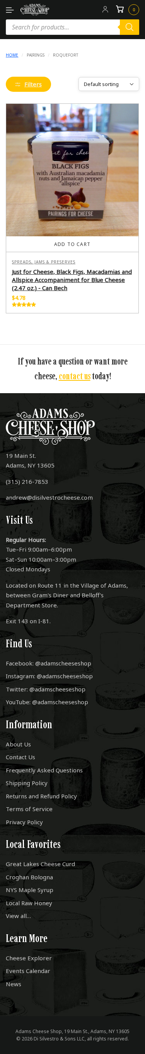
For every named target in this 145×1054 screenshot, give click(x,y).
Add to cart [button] (72, 244)
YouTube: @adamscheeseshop (47, 702)
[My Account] (105, 10)
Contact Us (20, 757)
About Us (18, 744)
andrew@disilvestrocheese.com (49, 497)
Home (12, 55)
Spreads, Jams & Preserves (43, 262)
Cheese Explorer (29, 958)
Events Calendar (28, 971)
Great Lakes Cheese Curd (40, 864)
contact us (74, 376)
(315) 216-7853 (27, 481)
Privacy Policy (24, 822)
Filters (33, 84)
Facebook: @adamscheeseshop (48, 663)
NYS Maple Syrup (29, 890)
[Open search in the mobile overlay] (72, 27)
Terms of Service (29, 809)
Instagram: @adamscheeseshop (49, 676)
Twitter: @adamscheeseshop (45, 689)
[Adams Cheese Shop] (34, 9)
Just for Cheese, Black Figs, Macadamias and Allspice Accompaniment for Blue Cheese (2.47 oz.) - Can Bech (72, 280)
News (13, 984)
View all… (18, 916)
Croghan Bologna (29, 877)
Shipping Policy (27, 783)
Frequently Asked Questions (44, 770)
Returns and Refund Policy (41, 796)
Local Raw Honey (29, 903)
